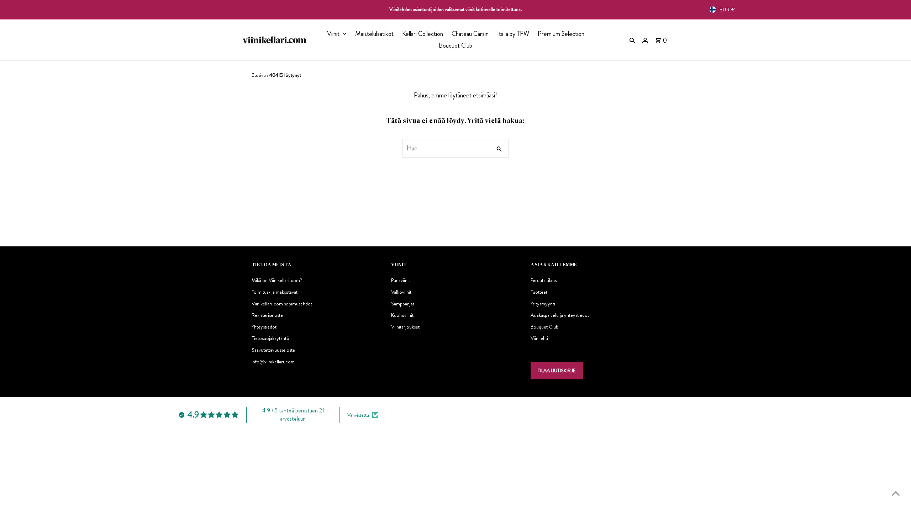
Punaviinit (400, 280)
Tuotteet (539, 291)
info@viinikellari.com (273, 361)
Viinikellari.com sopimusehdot (282, 303)
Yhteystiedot (264, 326)
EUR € (727, 9)
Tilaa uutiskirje (557, 370)
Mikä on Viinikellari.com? (277, 280)
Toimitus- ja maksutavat (274, 291)
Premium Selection (561, 33)
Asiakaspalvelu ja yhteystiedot (560, 315)
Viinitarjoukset (405, 326)
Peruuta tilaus (544, 280)
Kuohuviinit (402, 315)
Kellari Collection (422, 33)
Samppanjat (402, 303)
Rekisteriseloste (267, 315)
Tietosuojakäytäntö (270, 338)
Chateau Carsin (470, 33)
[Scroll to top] (896, 493)
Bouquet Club (455, 45)
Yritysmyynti (543, 303)
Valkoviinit (401, 291)
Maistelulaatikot (374, 33)
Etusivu (259, 75)
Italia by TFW (513, 33)
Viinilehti (539, 338)
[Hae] (632, 39)
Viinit (333, 33)
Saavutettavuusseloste (273, 349)
